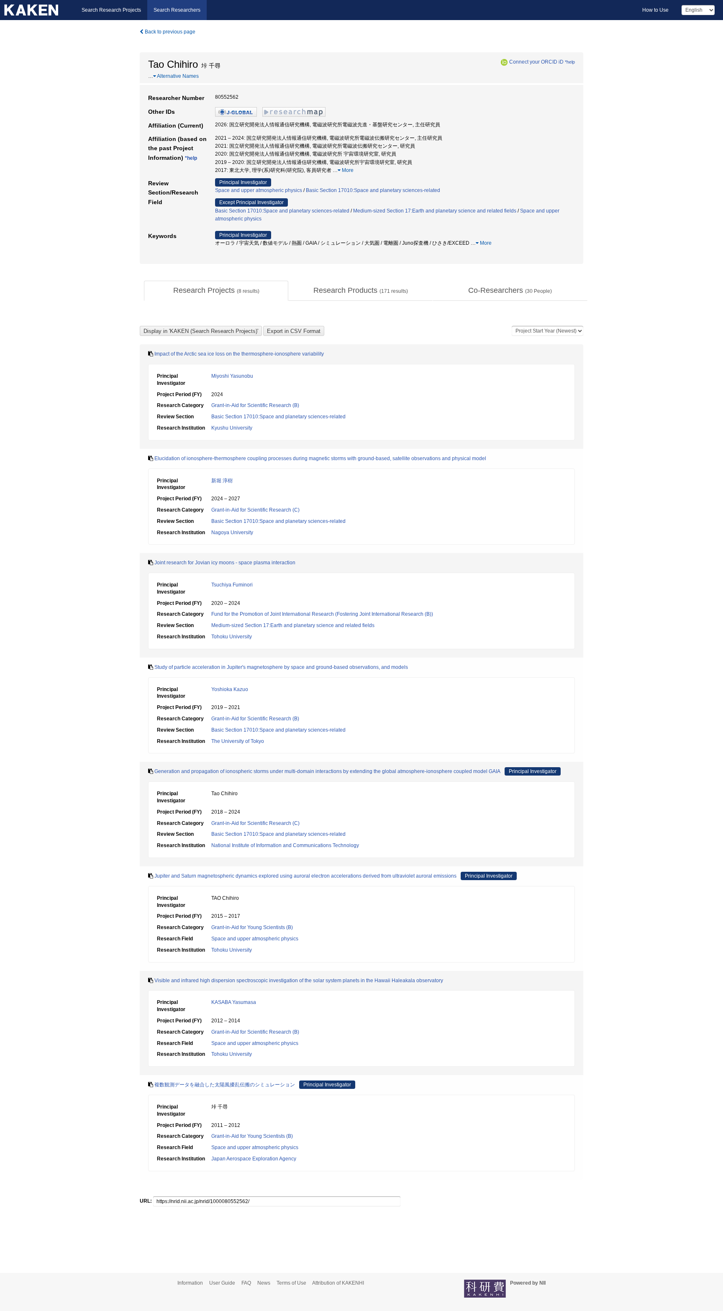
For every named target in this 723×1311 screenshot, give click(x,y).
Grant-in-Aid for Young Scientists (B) (252, 927)
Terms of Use (291, 1283)
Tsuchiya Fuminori (232, 585)
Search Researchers (177, 10)
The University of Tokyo (237, 741)
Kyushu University (231, 428)
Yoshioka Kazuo (229, 689)
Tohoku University (231, 637)
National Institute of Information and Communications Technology (285, 845)
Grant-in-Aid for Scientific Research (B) (255, 405)
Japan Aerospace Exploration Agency (253, 1159)
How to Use (655, 10)
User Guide (222, 1283)
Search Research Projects (111, 10)
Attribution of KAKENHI (338, 1283)
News (263, 1283)
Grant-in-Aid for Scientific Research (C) (255, 510)
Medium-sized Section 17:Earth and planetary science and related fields (434, 211)
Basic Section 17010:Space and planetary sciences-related (373, 190)
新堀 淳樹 (222, 481)
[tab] (216, 291)
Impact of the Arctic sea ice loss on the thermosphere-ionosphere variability (239, 354)
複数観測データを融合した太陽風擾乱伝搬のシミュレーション (224, 1085)
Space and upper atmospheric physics (258, 190)
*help (570, 61)
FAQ (246, 1283)
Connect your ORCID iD (536, 62)
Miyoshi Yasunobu (232, 376)
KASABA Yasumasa (233, 1002)
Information (190, 1283)
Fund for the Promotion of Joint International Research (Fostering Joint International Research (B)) (322, 614)
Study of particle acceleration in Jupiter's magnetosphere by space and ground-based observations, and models (281, 667)
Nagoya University (232, 532)
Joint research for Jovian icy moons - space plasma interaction (224, 563)
